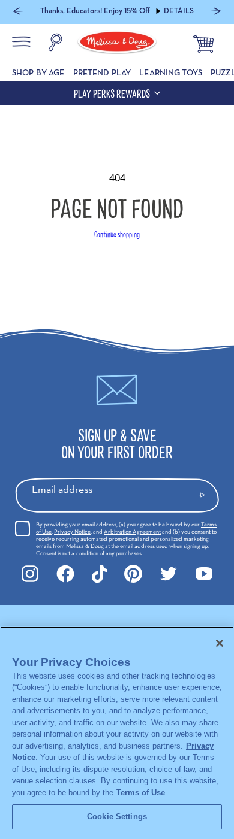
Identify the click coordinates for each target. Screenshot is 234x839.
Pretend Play (102, 72)
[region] (117, 732)
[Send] (204, 495)
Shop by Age (38, 72)
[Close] (219, 643)
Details (179, 11)
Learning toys (170, 72)
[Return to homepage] (117, 43)
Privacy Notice (72, 531)
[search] (55, 43)
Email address (62, 489)
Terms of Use (140, 792)
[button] (18, 12)
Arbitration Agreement (132, 531)
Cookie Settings (117, 816)
